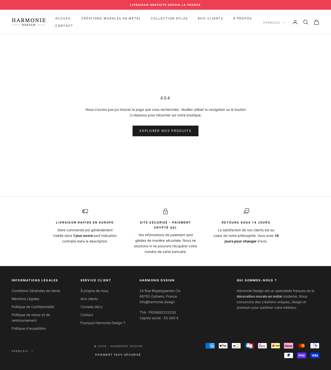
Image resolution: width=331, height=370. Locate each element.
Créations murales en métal (111, 18)
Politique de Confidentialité (33, 307)
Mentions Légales (25, 299)
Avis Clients (210, 18)
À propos (242, 18)
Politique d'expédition (29, 328)
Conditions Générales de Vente (36, 291)
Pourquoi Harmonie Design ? (102, 323)
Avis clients (89, 299)
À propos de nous (94, 291)
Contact (64, 25)
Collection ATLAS (169, 18)
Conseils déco (91, 307)
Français (271, 22)
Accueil (63, 18)
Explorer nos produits (165, 131)
